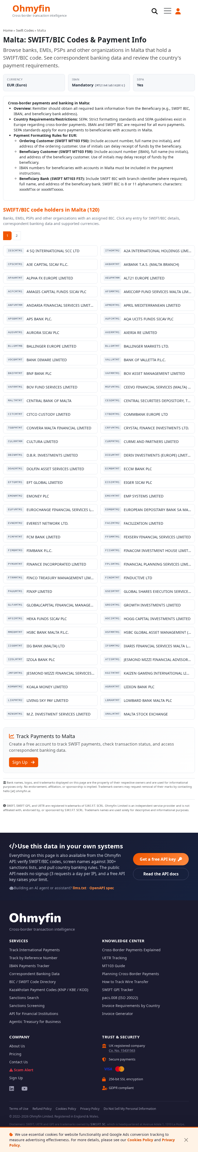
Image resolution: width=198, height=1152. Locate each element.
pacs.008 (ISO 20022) (120, 997)
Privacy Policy (90, 1108)
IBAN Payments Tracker (29, 965)
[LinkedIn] (12, 1088)
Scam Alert (23, 1069)
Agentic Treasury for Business (35, 1021)
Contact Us (18, 1061)
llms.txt (79, 887)
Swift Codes (25, 30)
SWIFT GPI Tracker (117, 989)
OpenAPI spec (101, 887)
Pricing (15, 1053)
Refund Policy (42, 1108)
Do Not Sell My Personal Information (130, 1108)
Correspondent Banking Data (34, 973)
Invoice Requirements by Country (131, 1005)
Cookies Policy (140, 1139)
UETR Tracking (114, 957)
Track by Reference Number (33, 957)
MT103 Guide (113, 965)
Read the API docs (161, 873)
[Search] (155, 11)
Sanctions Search (24, 997)
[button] (178, 11)
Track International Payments (34, 949)
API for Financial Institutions (33, 1013)
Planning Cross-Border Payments (130, 973)
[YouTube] (24, 1088)
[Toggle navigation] (167, 11)
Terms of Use (18, 1108)
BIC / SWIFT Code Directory (32, 981)
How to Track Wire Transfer (125, 981)
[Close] (186, 1139)
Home (8, 30)
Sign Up (20, 762)
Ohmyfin (31, 7)
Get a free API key (158, 859)
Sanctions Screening (27, 1005)
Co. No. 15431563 (122, 1050)
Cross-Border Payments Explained (131, 949)
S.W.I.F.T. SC (97, 1124)
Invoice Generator (117, 1013)
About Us (17, 1046)
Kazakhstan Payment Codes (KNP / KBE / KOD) (48, 989)
